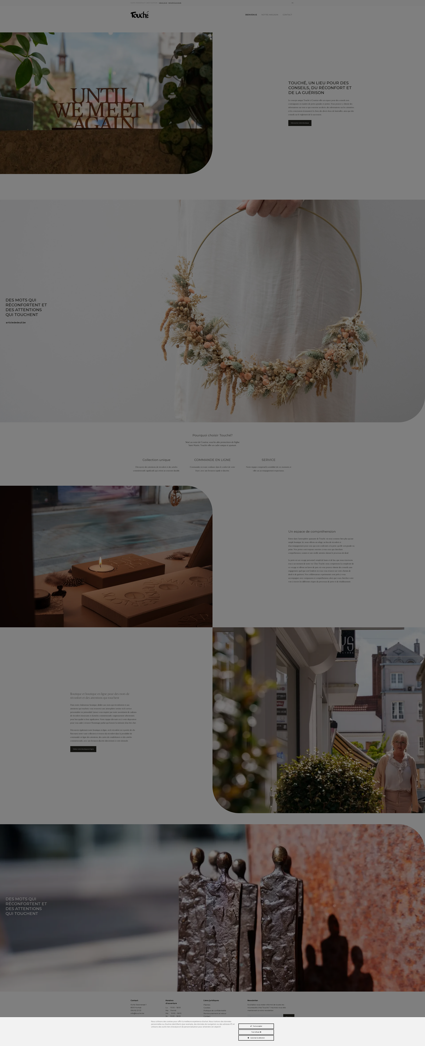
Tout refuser (255, 1032)
